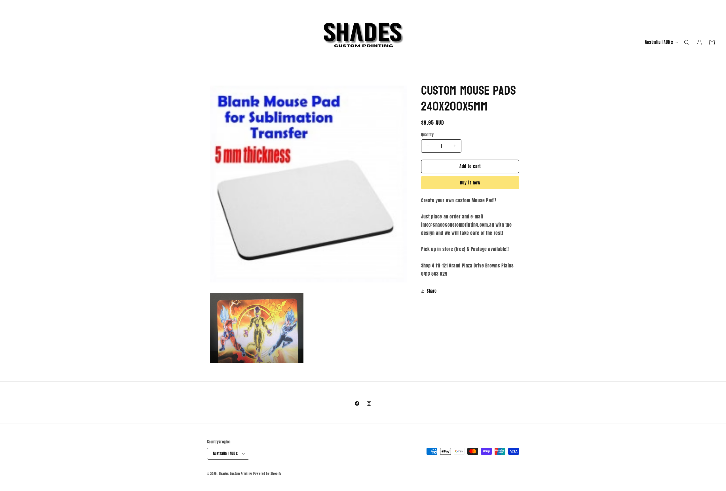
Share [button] (432, 291)
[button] (687, 42)
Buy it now (470, 182)
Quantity (427, 134)
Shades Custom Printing (235, 473)
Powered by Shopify (267, 473)
